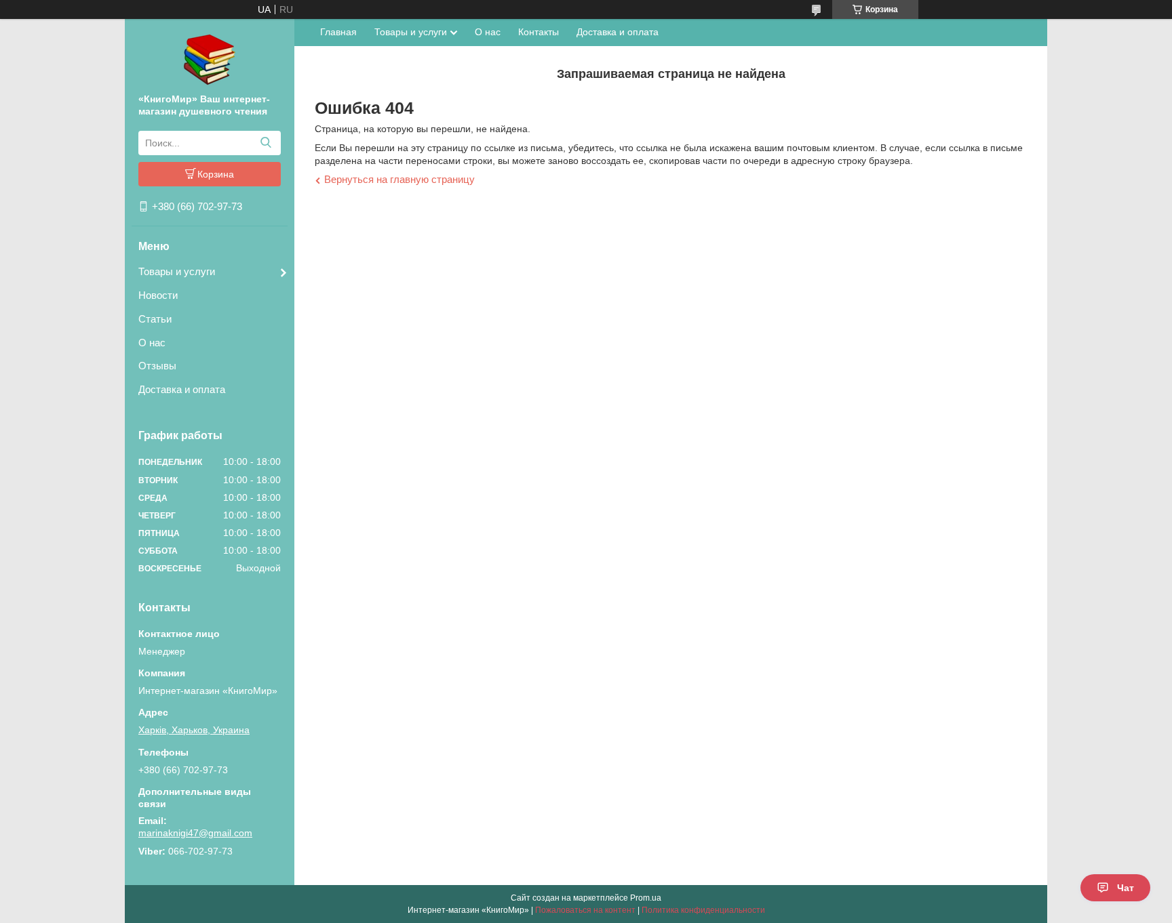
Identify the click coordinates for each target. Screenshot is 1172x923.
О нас (151, 342)
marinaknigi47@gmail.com (195, 832)
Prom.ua (645, 898)
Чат (1125, 887)
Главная (338, 31)
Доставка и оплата (181, 389)
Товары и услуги (176, 271)
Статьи (155, 319)
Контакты (538, 31)
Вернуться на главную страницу (399, 179)
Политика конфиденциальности (703, 910)
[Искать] (265, 143)
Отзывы (157, 365)
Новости (158, 295)
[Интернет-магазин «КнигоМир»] (209, 59)
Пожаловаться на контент (585, 910)
